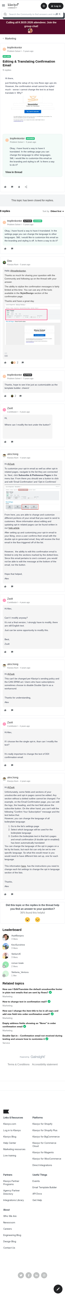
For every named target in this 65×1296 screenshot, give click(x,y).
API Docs (37, 1193)
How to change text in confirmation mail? (25, 1001)
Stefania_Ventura (20, 972)
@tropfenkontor (18, 270)
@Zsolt (10, 464)
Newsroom (9, 1222)
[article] (32, 235)
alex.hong (12, 454)
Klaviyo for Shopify (42, 1123)
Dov (9, 261)
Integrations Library (13, 1200)
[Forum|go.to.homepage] (13, 6)
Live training (9, 1155)
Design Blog (9, 1241)
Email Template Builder (44, 1187)
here (23, 866)
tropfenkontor (14, 47)
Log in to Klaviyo (12, 1130)
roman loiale (17, 963)
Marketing (10, 38)
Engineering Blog (12, 1235)
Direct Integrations (42, 1165)
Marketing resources (14, 1149)
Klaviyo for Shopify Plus (44, 1130)
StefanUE (16, 954)
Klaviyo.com (9, 1123)
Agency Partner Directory (11, 1192)
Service (6, 1043)
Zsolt (10, 408)
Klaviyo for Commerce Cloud (44, 1144)
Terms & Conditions (19, 1064)
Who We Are (10, 1216)
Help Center (9, 1143)
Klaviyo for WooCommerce (46, 1158)
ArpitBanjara (17, 935)
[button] (3, 6)
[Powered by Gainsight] (32, 1057)
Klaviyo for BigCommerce (46, 1136)
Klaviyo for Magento (43, 1152)
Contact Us (9, 1247)
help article (14, 528)
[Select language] (44, 6)
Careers (7, 1228)
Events (36, 1181)
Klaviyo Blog (9, 1136)
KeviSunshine (18, 944)
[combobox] (32, 14)
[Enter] (5, 14)
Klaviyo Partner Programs (11, 1183)
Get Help (37, 1200)
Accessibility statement (45, 1064)
